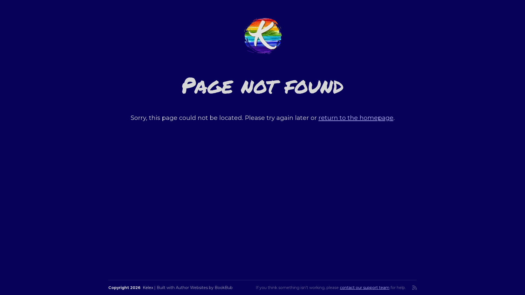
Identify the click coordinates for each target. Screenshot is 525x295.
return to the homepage (356, 118)
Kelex (148, 287)
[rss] (414, 288)
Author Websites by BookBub (204, 287)
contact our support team (364, 287)
